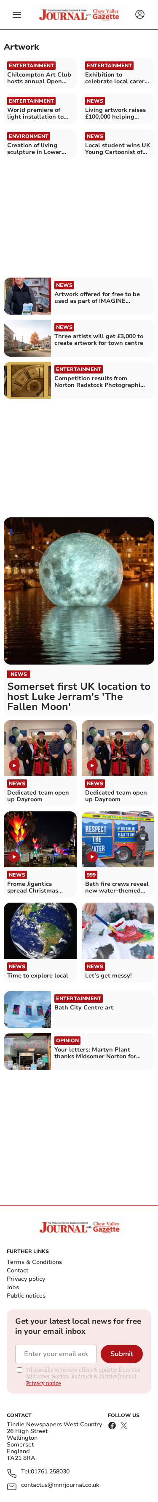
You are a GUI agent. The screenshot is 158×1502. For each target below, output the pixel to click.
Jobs (13, 1287)
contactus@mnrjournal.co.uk (60, 1485)
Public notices (26, 1296)
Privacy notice (43, 1383)
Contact (17, 1270)
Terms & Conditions (34, 1262)
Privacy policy (26, 1279)
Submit (121, 1354)
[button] (17, 15)
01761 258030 (50, 1472)
